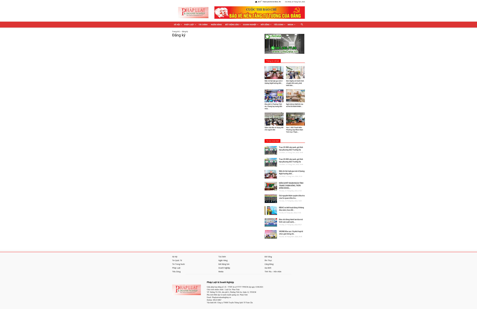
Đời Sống (265, 24)
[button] (302, 25)
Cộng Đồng (269, 264)
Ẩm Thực (268, 260)
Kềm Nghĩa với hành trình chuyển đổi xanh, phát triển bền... (295, 83)
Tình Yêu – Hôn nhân (273, 271)
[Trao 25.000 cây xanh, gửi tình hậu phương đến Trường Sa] (271, 150)
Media (290, 24)
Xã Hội (177, 24)
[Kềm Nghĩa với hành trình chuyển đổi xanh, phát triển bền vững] (295, 72)
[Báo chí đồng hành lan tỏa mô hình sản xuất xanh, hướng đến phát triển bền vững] (271, 222)
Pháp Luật (189, 24)
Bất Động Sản (232, 24)
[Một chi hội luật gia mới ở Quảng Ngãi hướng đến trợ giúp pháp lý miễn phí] (274, 72)
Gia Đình (268, 268)
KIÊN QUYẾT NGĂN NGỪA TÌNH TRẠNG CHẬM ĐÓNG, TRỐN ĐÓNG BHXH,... (291, 185)
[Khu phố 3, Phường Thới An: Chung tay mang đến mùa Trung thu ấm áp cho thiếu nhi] (274, 95)
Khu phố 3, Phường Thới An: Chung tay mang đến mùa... (273, 106)
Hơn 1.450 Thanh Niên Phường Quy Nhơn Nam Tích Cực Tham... (294, 130)
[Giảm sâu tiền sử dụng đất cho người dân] (274, 119)
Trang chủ (176, 31)
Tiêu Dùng (278, 24)
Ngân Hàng (216, 24)
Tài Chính (203, 24)
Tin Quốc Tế (177, 260)
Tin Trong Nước (178, 264)
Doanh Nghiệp (249, 24)
